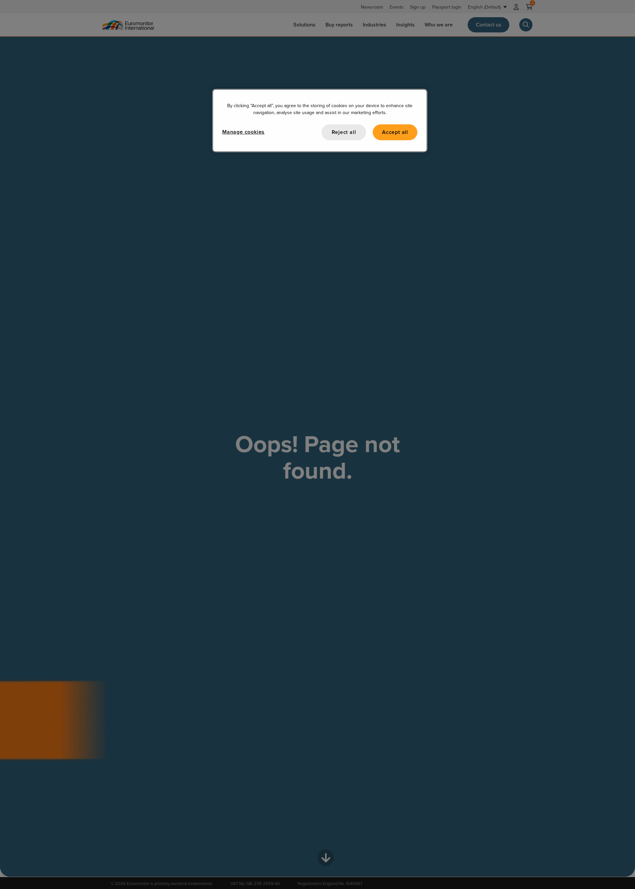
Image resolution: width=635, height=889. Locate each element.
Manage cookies (243, 132)
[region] (319, 120)
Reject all (344, 132)
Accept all (395, 132)
